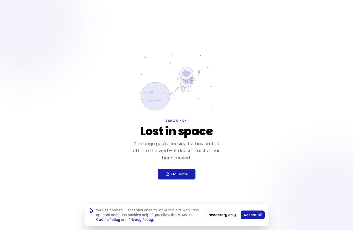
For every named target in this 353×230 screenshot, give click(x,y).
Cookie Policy (108, 219)
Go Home (179, 174)
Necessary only (222, 214)
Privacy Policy (140, 219)
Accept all (253, 214)
